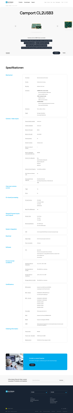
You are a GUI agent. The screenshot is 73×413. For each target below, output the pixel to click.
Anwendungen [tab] (27, 2)
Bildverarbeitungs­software (34, 400)
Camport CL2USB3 (14, 5)
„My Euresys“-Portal (53, 402)
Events (54, 2)
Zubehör (10, 5)
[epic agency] (6, 411)
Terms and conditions (46, 411)
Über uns (48, 2)
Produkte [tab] (20, 2)
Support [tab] (33, 2)
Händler (45, 2)
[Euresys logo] (10, 391)
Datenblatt (8, 52)
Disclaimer (53, 411)
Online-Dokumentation (53, 401)
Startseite (7, 5)
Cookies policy (65, 411)
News (51, 2)
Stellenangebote (58, 2)
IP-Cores (31, 401)
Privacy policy (59, 411)
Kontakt (62, 2)
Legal (41, 411)
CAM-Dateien (52, 400)
